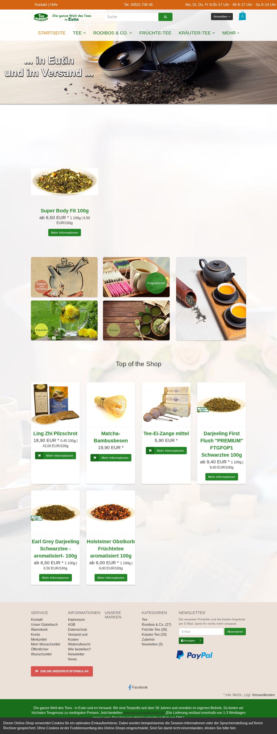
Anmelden (221, 16)
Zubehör (148, 639)
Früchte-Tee (155, 32)
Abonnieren (235, 631)
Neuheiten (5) (152, 644)
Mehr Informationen (64, 232)
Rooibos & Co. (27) (156, 624)
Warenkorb (39, 629)
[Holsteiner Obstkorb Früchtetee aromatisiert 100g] (110, 512)
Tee (78, 32)
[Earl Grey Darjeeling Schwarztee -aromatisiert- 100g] (55, 512)
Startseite (52, 32)
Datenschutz (77, 629)
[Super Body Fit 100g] (64, 182)
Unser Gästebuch (44, 624)
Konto (35, 634)
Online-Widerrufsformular (62, 671)
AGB (71, 624)
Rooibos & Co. (111, 32)
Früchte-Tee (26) (154, 629)
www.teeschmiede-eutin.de (144, 713)
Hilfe (54, 5)
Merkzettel (39, 639)
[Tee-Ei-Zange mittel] (166, 404)
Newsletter (76, 654)
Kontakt (41, 5)
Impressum (76, 619)
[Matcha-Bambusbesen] (110, 404)
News (72, 659)
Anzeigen (189, 640)
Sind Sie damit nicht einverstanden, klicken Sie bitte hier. (193, 728)
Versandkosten (263, 695)
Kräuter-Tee (195, 32)
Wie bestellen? (79, 649)
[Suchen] (165, 17)
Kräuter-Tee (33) (154, 634)
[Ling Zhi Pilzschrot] (55, 404)
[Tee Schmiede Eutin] (62, 17)
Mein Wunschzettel (45, 644)
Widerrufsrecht (79, 644)
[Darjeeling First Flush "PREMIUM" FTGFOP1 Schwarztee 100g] (221, 404)
